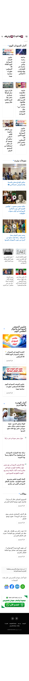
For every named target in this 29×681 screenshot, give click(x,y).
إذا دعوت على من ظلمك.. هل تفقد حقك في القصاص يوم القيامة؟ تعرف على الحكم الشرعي (14, 533)
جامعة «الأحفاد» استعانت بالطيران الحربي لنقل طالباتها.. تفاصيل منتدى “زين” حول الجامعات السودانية (21, 102)
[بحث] (2, 36)
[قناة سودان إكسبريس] (22, 586)
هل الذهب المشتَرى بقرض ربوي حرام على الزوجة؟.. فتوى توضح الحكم (16, 516)
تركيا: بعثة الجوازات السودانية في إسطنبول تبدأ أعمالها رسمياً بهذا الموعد (15, 455)
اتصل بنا (6, 623)
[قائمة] (26, 36)
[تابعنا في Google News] (6, 586)
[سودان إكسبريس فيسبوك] (12, 586)
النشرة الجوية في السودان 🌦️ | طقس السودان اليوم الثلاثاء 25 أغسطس (14, 354)
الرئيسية (24, 623)
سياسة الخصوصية (13, 623)
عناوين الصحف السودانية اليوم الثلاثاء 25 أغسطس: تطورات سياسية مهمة (14, 386)
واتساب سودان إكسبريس (14, 625)
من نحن (19, 623)
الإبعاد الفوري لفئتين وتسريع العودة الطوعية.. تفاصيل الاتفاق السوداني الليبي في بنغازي (15, 481)
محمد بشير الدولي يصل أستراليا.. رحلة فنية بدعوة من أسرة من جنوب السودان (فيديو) (15, 237)
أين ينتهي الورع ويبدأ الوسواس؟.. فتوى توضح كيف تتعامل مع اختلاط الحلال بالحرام (15, 550)
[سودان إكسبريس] (13, 36)
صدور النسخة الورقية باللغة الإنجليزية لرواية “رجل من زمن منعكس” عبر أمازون (8, 281)
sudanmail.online (11, 629)
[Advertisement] (14, 17)
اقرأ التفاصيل (9, 360)
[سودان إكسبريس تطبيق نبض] (17, 586)
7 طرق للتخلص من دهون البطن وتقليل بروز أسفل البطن (8, 259)
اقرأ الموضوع (21, 505)
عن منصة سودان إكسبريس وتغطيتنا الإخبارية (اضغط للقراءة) (16, 570)
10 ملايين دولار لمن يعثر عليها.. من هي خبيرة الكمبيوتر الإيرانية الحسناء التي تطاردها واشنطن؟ (21, 281)
